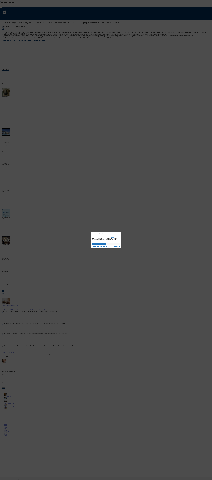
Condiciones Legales (116, 246)
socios (112, 237)
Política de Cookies (95, 246)
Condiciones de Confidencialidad (106, 246)
